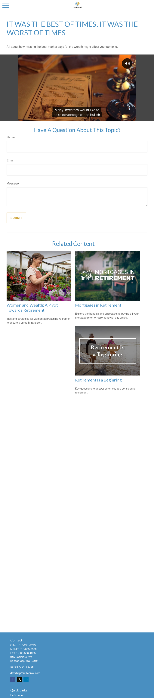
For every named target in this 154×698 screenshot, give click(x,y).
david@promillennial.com (25, 673)
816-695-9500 (28, 649)
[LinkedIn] (26, 679)
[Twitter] (19, 679)
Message (13, 183)
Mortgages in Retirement (98, 305)
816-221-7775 (27, 645)
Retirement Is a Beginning (98, 379)
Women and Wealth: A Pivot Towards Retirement (32, 307)
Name (11, 137)
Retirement (16, 695)
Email (10, 160)
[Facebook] (12, 679)
